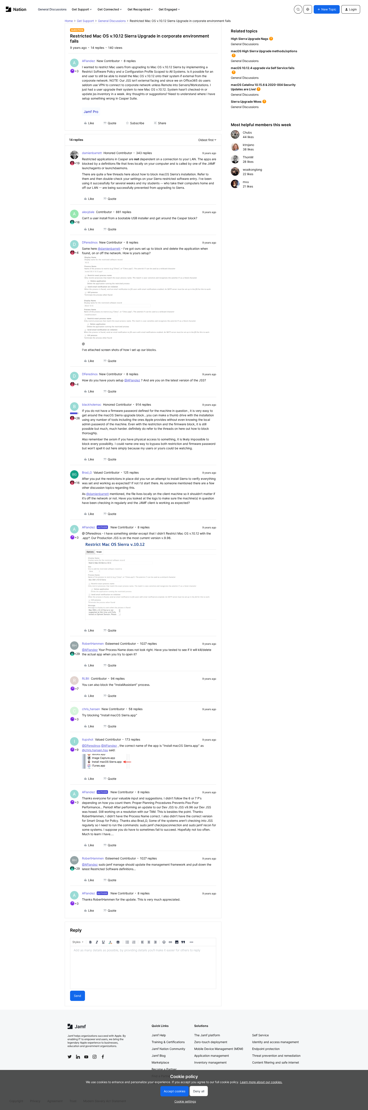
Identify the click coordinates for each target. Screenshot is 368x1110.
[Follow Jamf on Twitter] (70, 1056)
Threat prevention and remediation (276, 1055)
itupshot (87, 739)
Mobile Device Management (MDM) (218, 1049)
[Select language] (307, 9)
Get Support (80, 9)
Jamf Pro (91, 112)
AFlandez (88, 61)
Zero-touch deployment (210, 1042)
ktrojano (248, 145)
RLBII (85, 678)
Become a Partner (164, 1069)
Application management (211, 1055)
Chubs (247, 132)
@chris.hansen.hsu (95, 750)
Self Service (260, 1035)
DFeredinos (90, 242)
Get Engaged (168, 9)
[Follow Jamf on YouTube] (86, 1056)
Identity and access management (275, 1042)
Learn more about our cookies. (261, 1082)
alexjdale (88, 212)
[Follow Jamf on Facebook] (103, 1057)
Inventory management (210, 1062)
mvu (246, 182)
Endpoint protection (266, 1049)
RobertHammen (93, 643)
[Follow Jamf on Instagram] (94, 1057)
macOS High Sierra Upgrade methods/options (264, 51)
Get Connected (108, 9)
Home (69, 21)
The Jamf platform (207, 1035)
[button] (327, 9)
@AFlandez (132, 380)
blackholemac (91, 404)
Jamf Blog (159, 1055)
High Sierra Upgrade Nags (249, 38)
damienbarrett (92, 153)
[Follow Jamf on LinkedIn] (78, 1057)
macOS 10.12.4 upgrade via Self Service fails (263, 68)
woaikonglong (252, 169)
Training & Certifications (168, 1042)
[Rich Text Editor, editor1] (143, 967)
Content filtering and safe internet (275, 1062)
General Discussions (52, 9)
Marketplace (160, 1062)
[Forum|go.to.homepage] (16, 9)
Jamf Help (159, 1035)
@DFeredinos (91, 745)
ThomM (248, 157)
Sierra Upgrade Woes (246, 101)
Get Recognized (139, 9)
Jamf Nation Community (168, 1049)
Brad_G (87, 472)
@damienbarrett (109, 248)
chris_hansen (91, 709)
